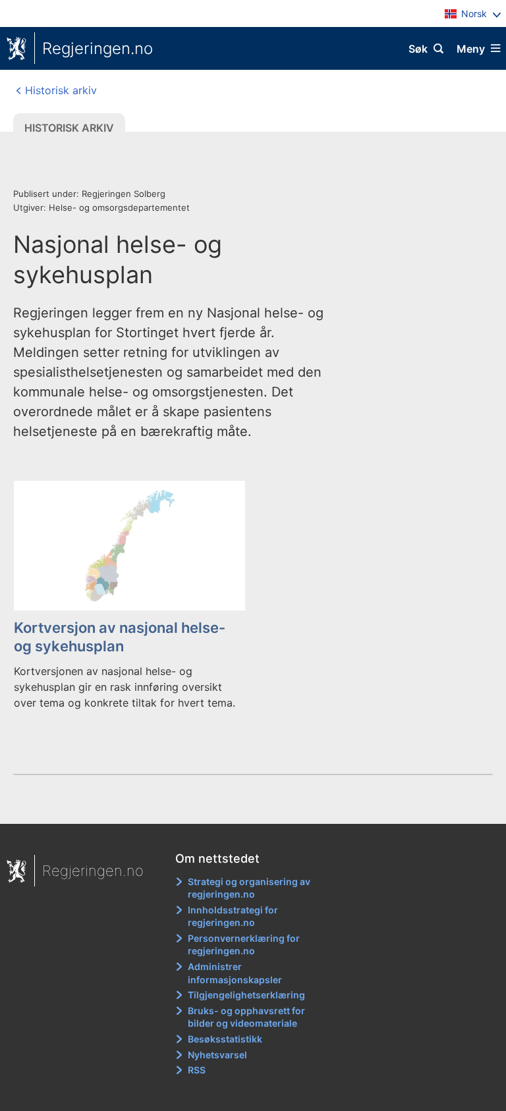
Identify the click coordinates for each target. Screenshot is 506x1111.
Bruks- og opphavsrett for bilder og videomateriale (246, 1017)
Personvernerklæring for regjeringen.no (244, 945)
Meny (471, 48)
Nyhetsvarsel (217, 1054)
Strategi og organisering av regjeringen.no (249, 888)
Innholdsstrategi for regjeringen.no (233, 916)
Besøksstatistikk (225, 1038)
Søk (418, 48)
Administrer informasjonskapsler (235, 973)
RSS (197, 1069)
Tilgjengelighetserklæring (246, 994)
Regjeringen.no (97, 48)
